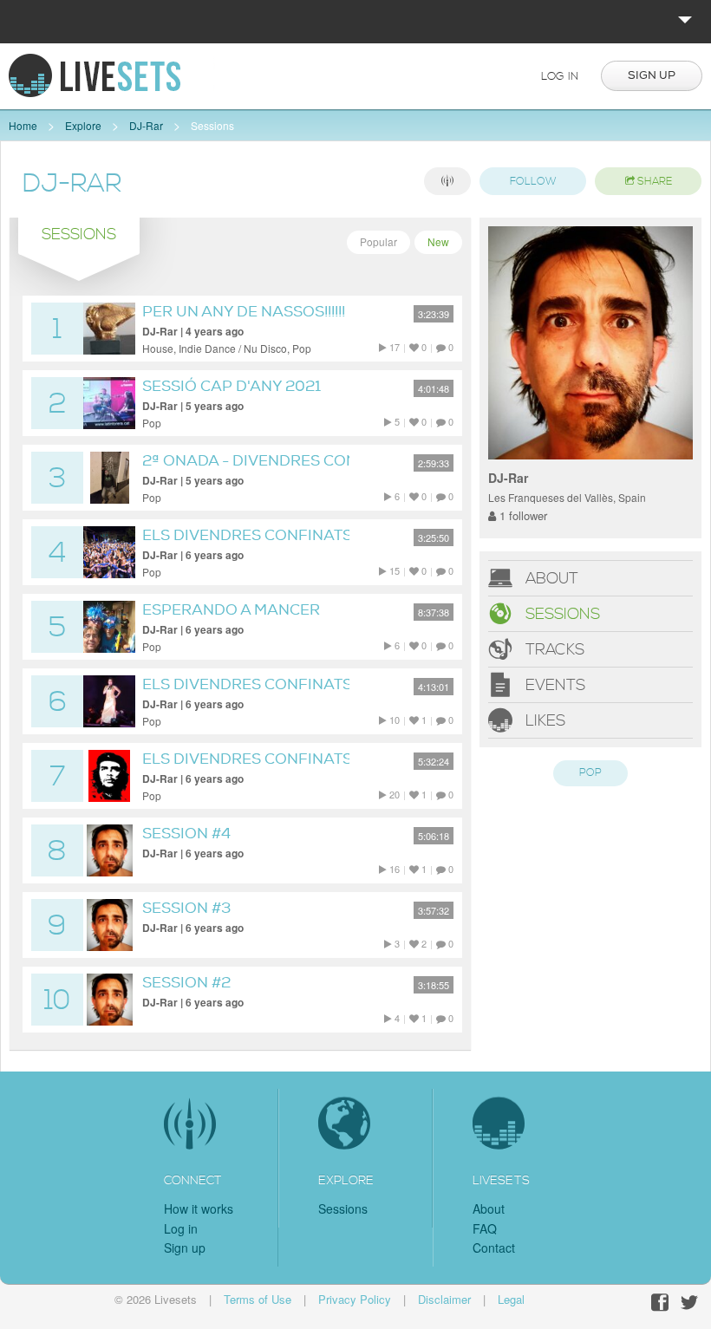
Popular (378, 241)
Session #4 (186, 833)
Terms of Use (257, 1299)
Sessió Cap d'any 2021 (231, 386)
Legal (511, 1299)
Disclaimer (444, 1299)
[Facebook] (660, 1302)
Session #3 (186, 908)
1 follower (521, 515)
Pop (590, 772)
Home (23, 125)
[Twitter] (689, 1302)
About (549, 579)
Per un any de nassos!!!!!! (243, 312)
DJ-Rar (146, 125)
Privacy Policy (354, 1299)
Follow (533, 181)
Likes (543, 721)
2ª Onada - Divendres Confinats (276, 461)
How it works (198, 1208)
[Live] (447, 181)
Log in (559, 76)
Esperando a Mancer (231, 610)
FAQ (485, 1228)
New (438, 241)
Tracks (552, 650)
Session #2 (186, 983)
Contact (494, 1247)
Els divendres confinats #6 (258, 535)
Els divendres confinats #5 (258, 684)
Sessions (212, 125)
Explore (83, 125)
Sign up (651, 75)
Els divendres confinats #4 (258, 759)
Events (553, 685)
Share (653, 181)
